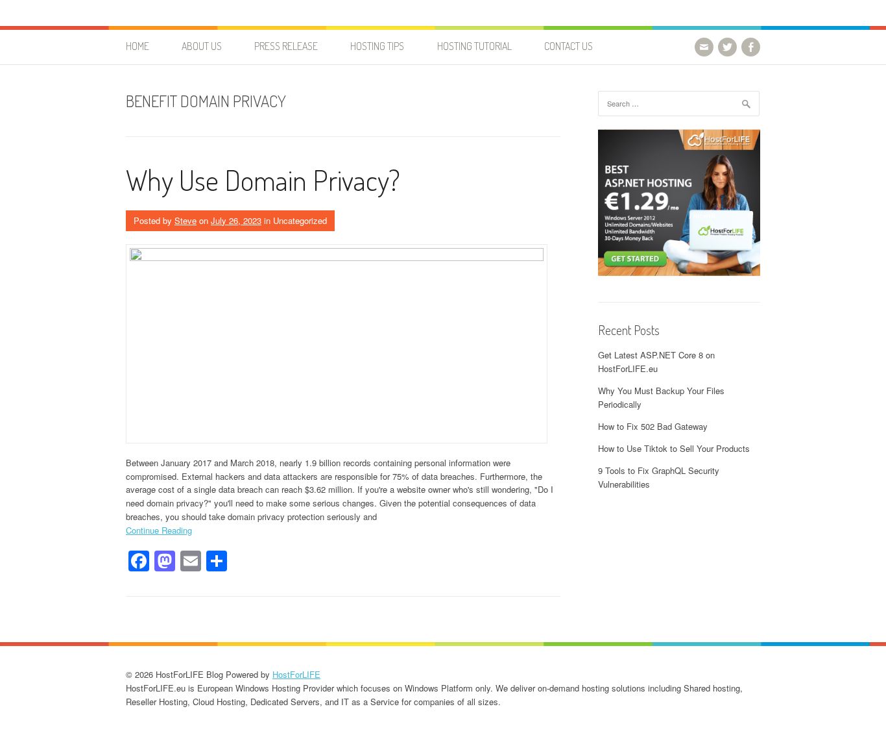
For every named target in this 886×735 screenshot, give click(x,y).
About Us (202, 46)
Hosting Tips (377, 46)
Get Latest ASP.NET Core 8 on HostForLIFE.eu (656, 362)
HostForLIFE (296, 674)
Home (137, 46)
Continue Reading (159, 530)
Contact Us (568, 46)
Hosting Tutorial (474, 46)
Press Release (286, 46)
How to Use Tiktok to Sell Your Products (674, 448)
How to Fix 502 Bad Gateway (653, 426)
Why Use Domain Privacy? (263, 179)
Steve (185, 220)
